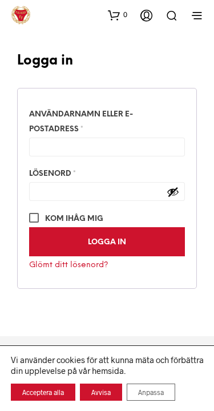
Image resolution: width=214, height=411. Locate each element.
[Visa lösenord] (173, 192)
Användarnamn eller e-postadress (86, 122)
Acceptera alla (43, 392)
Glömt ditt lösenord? (68, 265)
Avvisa (101, 392)
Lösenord (82, 174)
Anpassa (151, 392)
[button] (117, 15)
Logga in (107, 242)
